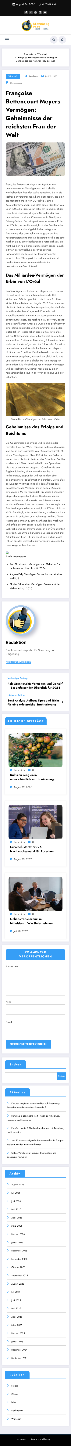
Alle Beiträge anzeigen (18, 662)
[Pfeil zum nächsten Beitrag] (62, 702)
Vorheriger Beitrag (17, 678)
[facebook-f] (26, 12)
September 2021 (19, 1358)
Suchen (15, 1064)
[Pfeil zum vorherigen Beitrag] (62, 683)
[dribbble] (35, 12)
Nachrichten (17, 1410)
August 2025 (17, 1284)
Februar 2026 (18, 1234)
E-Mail (9, 1022)
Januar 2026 (17, 1242)
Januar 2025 (17, 1341)
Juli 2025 (15, 1292)
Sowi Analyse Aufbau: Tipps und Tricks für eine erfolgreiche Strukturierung (33, 703)
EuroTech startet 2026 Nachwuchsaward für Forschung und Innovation (32, 849)
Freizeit (14, 1385)
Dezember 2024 (19, 1349)
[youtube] (45, 12)
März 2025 (16, 1325)
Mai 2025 (16, 1308)
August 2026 (17, 1184)
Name (8, 1001)
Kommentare (12, 966)
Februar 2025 (18, 1333)
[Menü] (7, 40)
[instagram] (40, 12)
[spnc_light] (62, 40)
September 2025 (19, 1275)
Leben (14, 1402)
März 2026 (16, 1226)
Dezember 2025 (19, 1250)
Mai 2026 (16, 1209)
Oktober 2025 (18, 1267)
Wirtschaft (12, 76)
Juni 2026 (16, 1201)
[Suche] (54, 40)
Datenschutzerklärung (40, 1439)
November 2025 (19, 1259)
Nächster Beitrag (16, 695)
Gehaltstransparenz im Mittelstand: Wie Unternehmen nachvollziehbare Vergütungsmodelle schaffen (31, 921)
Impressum (21, 1439)
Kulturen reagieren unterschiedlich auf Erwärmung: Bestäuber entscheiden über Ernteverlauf (32, 777)
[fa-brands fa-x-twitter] (31, 12)
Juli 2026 (15, 1193)
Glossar (15, 1394)
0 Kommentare (16, 82)
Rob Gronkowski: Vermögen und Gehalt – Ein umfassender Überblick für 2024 (35, 686)
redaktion (33, 76)
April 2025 (16, 1317)
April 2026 (16, 1217)
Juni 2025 (16, 1300)
